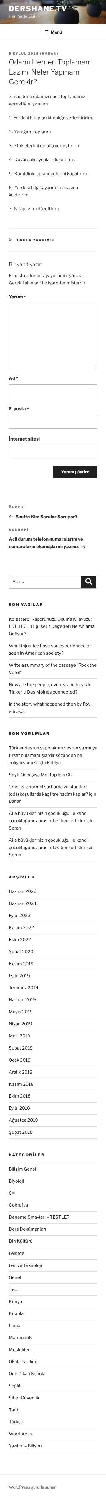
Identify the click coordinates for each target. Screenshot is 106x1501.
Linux (14, 1325)
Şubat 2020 (21, 951)
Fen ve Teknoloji (25, 1265)
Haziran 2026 (23, 891)
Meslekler (19, 1349)
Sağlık (15, 1386)
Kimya (15, 1301)
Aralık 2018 (20, 1072)
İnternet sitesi (24, 439)
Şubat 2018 (21, 1132)
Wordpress (20, 1434)
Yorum (17, 296)
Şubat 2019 (21, 1048)
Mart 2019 (19, 1036)
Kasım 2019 (21, 964)
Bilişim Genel (22, 1169)
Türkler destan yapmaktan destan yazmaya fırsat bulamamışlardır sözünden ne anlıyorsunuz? (53, 755)
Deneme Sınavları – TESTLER (39, 1217)
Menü (56, 31)
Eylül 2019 (19, 976)
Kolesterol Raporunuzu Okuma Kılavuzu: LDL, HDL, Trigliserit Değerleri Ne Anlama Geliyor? (52, 627)
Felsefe (16, 1253)
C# (12, 1193)
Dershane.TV (38, 8)
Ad (13, 378)
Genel (15, 1277)
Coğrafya (18, 1205)
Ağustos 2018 (23, 1120)
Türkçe (16, 1421)
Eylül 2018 (19, 1108)
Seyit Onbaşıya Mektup (33, 774)
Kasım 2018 (21, 1084)
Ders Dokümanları (27, 1229)
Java (13, 1289)
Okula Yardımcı (36, 240)
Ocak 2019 (20, 1060)
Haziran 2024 (23, 903)
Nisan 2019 (20, 1024)
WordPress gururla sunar (32, 1487)
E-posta (19, 408)
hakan (49, 54)
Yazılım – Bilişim (25, 1446)
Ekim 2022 (20, 939)
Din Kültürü (21, 1241)
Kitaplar (17, 1313)
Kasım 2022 (21, 927)
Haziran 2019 (22, 999)
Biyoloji (16, 1181)
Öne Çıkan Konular (28, 1373)
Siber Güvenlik (24, 1398)
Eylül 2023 (20, 915)
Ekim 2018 (20, 1096)
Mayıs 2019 (21, 1012)
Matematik (20, 1337)
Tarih (14, 1410)
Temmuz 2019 (23, 987)
